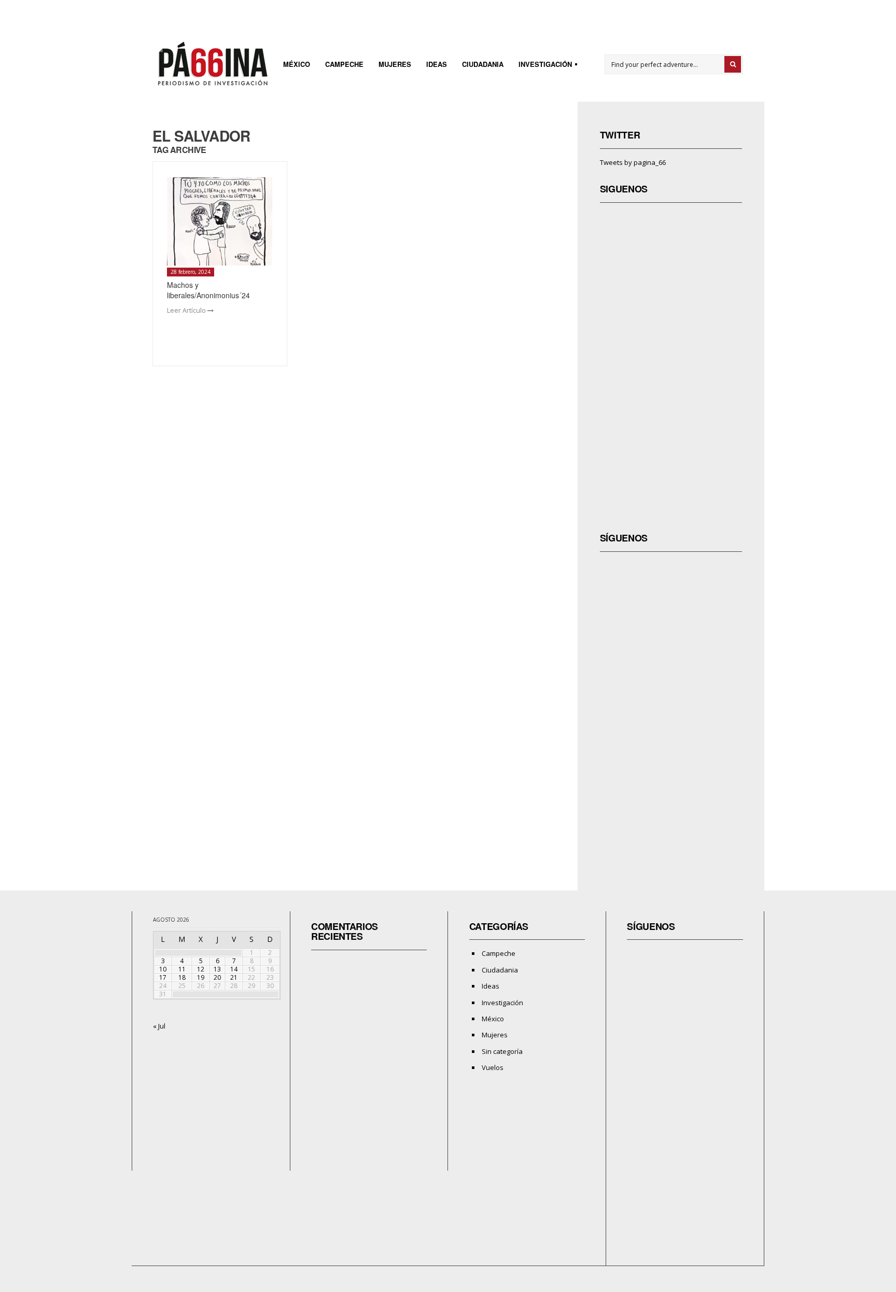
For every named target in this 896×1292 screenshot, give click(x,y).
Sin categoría (502, 1051)
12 (200, 969)
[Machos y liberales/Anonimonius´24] (219, 221)
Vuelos (492, 1067)
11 (182, 969)
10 (162, 969)
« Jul (159, 1026)
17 (162, 977)
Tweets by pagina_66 (633, 162)
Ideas (436, 64)
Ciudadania (482, 64)
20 (217, 977)
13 (217, 969)
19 (200, 977)
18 (182, 977)
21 (233, 977)
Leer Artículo (187, 310)
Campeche (344, 64)
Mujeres (395, 64)
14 (233, 969)
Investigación (542, 65)
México (296, 64)
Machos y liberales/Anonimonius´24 (208, 290)
